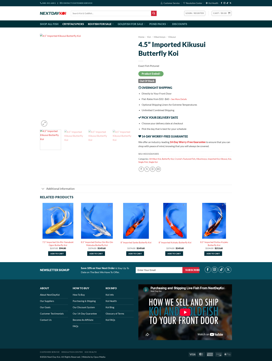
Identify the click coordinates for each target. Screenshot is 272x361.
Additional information (60, 188)
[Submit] (153, 13)
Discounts (179, 23)
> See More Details (178, 99)
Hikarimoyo (159, 37)
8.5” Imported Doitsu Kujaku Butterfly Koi (214, 243)
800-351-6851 (49, 3)
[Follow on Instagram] (224, 3)
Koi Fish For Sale (99, 23)
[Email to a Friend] (158, 169)
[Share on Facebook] (141, 169)
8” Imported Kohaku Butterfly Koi (175, 242)
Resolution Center (194, 3)
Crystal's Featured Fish (185, 159)
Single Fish (143, 162)
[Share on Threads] (152, 169)
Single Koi (153, 162)
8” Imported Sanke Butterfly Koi (136, 242)
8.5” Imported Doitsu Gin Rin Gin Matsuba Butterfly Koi (97, 243)
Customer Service (172, 3)
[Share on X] (147, 169)
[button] (222, 13)
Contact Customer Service (77, 3)
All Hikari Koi (155, 159)
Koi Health (213, 3)
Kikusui (172, 37)
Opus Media (99, 356)
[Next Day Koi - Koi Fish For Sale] (53, 13)
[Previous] (46, 80)
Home (141, 37)
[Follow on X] (230, 3)
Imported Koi (214, 159)
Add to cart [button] (57, 254)
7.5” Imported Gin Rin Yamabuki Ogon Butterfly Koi (58, 243)
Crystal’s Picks (73, 23)
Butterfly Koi (168, 159)
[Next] (128, 80)
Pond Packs (157, 23)
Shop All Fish (49, 23)
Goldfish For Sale (130, 23)
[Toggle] (43, 189)
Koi (149, 37)
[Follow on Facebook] (221, 3)
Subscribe (192, 270)
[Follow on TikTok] (227, 3)
